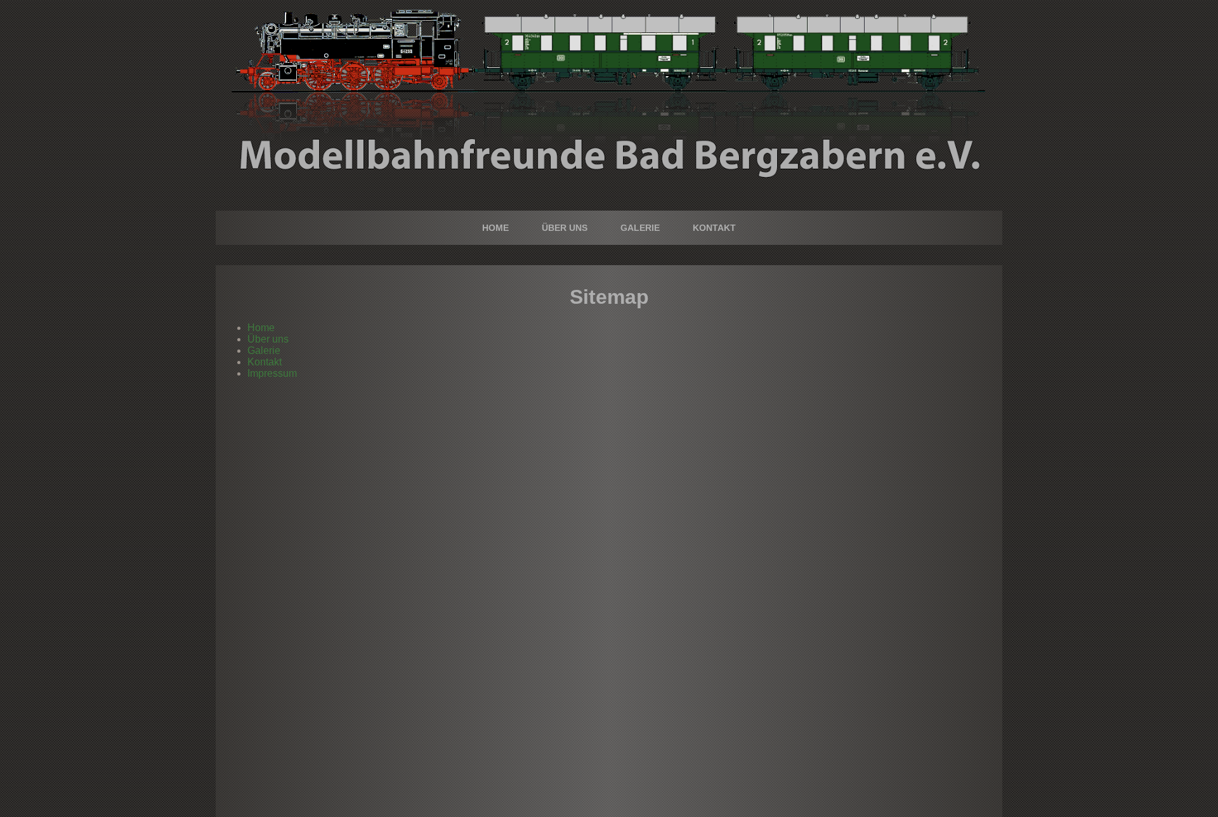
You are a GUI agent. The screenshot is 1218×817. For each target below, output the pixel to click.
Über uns (564, 228)
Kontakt (714, 228)
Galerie (640, 228)
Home (495, 228)
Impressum (272, 373)
